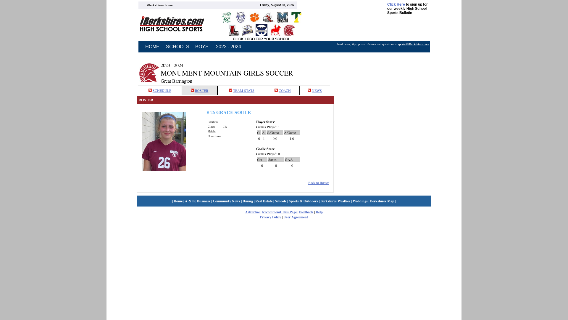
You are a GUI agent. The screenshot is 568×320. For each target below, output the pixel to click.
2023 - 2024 (228, 46)
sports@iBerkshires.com (413, 44)
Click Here (396, 4)
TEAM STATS (243, 90)
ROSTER (201, 90)
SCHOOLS (177, 46)
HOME (152, 46)
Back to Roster (318, 182)
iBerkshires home (160, 5)
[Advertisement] (382, 69)
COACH (285, 90)
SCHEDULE (162, 90)
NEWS (317, 90)
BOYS (202, 46)
